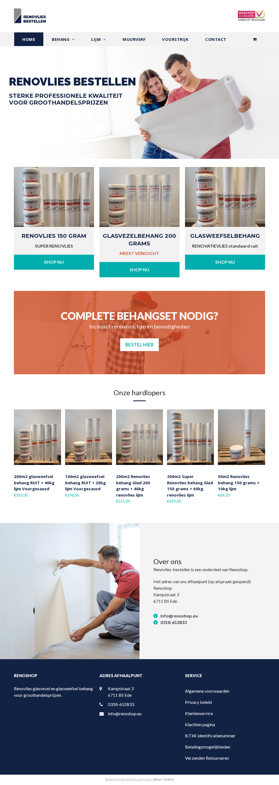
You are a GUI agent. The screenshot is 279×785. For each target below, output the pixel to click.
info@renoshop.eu (179, 615)
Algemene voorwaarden (207, 690)
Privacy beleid (198, 702)
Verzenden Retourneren (207, 757)
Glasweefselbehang (225, 236)
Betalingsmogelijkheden (207, 746)
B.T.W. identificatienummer (210, 735)
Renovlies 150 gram (54, 236)
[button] (255, 39)
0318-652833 (173, 622)
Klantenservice (199, 713)
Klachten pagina (200, 724)
